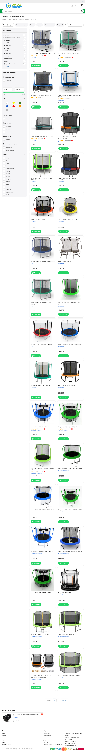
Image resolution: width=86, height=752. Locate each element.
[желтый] (12, 102)
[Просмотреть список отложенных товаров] (76, 5)
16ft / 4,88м (14, 53)
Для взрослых (14, 58)
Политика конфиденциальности (53, 744)
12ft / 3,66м (14, 48)
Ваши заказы (47, 733)
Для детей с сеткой (14, 64)
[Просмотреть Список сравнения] (72, 5)
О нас (3, 733)
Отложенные (47, 735)
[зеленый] (19, 102)
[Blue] (6, 102)
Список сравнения (49, 738)
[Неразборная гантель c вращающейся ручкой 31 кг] (7, 718)
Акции (3, 742)
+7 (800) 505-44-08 (70, 741)
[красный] (12, 106)
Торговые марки (6, 744)
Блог (3, 740)
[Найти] (81, 11)
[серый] (6, 109)
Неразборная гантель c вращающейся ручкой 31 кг (26, 715)
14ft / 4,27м (14, 50)
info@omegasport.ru (70, 745)
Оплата (46, 742)
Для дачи (14, 61)
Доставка (46, 740)
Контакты (4, 738)
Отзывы (4, 735)
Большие (14, 56)
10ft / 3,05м (14, 45)
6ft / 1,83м (14, 43)
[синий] (6, 106)
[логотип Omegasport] (14, 6)
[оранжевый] (19, 106)
